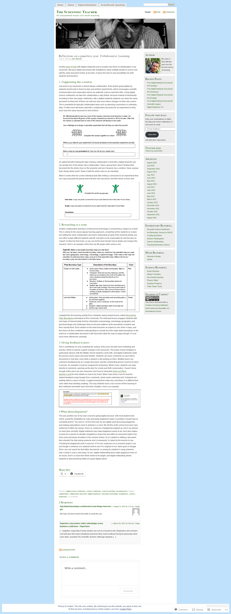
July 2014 (150, 175)
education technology (110, 494)
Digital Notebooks (87, 5)
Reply (137, 506)
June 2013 (151, 190)
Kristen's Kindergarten (155, 239)
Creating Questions (154, 235)
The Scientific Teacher (77, 11)
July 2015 (150, 166)
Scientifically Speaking (113, 5)
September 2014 (153, 169)
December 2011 (153, 205)
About (71, 5)
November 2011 (153, 208)
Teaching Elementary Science (158, 245)
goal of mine (71, 67)
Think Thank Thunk (154, 286)
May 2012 (151, 196)
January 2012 (152, 202)
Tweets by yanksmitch (153, 151)
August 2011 (152, 218)
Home (60, 5)
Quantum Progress (154, 283)
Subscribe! (152, 134)
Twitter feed (153, 148)
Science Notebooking (155, 242)
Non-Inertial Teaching (155, 277)
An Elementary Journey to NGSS (159, 232)
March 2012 (151, 199)
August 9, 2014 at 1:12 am (124, 506)
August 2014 (152, 172)
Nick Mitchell (77, 59)
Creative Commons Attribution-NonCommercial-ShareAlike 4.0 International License (157, 308)
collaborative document (78, 494)
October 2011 (152, 211)
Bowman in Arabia (154, 256)
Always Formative (154, 274)
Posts (158, 12)
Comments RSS (68, 550)
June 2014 (151, 178)
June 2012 (151, 193)
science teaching (108, 491)
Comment (128, 591)
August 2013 (152, 184)
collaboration (64, 494)
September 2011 (153, 214)
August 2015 (152, 163)
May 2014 (151, 181)
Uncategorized (121, 491)
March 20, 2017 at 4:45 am (123, 523)
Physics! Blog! (152, 280)
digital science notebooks (76, 491)
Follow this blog (155, 115)
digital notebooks (94, 494)
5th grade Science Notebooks (158, 229)
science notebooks (94, 491)
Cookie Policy (126, 609)
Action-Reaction (153, 271)
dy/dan (149, 259)
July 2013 (150, 187)
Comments (169, 12)
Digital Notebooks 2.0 (155, 107)
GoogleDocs (123, 494)
